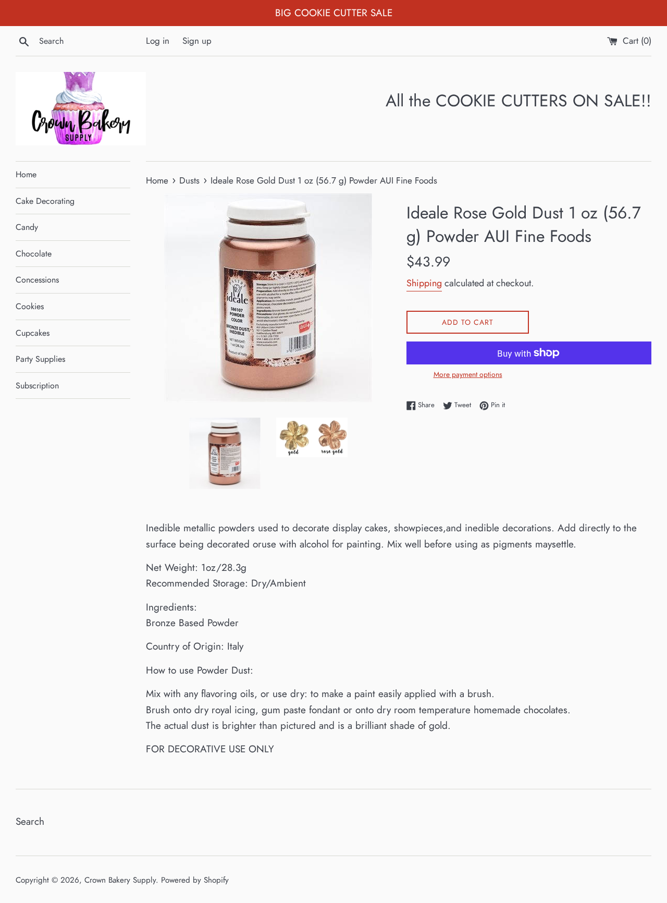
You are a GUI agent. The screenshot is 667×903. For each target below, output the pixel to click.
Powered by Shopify (195, 880)
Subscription (37, 386)
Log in (157, 40)
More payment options (468, 374)
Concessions (37, 280)
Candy (27, 227)
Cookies (30, 306)
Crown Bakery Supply (120, 880)
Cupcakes (33, 333)
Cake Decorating (45, 201)
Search (30, 821)
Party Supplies (40, 359)
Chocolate (34, 254)
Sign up (197, 40)
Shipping (424, 283)
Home (26, 174)
